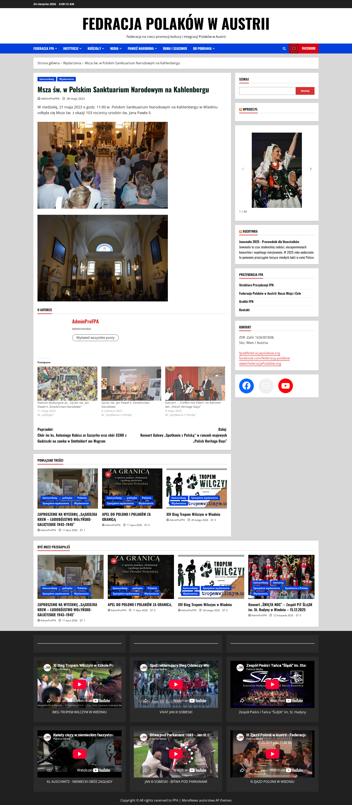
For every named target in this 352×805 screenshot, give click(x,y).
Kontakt (244, 309)
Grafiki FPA (246, 301)
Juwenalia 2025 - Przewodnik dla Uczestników (269, 241)
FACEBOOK (309, 48)
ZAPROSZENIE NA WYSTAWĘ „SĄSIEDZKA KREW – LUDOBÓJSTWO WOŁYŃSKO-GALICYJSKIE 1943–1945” (67, 519)
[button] (311, 169)
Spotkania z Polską (296, 588)
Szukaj (244, 79)
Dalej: (183, 435)
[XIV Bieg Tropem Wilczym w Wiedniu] (196, 488)
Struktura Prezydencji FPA (256, 285)
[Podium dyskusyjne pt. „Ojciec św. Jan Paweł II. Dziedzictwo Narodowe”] (67, 384)
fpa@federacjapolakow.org (259, 353)
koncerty (278, 582)
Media (114, 48)
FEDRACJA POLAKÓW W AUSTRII (176, 23)
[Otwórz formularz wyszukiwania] (284, 48)
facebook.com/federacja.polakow (264, 358)
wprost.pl (250, 109)
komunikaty (47, 79)
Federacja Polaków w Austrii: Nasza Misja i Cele (270, 293)
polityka (67, 498)
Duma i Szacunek (175, 48)
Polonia (82, 498)
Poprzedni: (81, 435)
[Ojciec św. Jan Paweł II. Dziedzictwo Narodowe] (131, 384)
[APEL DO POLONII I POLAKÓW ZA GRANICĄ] (132, 488)
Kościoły (94, 48)
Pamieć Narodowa (141, 48)
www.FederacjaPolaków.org (260, 363)
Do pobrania (202, 48)
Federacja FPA (43, 48)
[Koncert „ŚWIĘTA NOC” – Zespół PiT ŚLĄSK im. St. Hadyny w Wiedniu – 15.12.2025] (281, 577)
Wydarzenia (66, 79)
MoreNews (190, 800)
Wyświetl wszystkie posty (95, 337)
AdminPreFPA (50, 98)
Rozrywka (250, 231)
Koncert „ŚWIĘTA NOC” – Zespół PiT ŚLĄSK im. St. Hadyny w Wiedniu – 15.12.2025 (280, 607)
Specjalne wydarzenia (56, 503)
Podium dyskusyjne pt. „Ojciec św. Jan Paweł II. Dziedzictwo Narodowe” (63, 405)
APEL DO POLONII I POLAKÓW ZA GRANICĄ (126, 517)
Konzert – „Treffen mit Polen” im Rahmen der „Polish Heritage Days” (193, 405)
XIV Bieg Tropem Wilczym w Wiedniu (193, 514)
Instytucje (70, 48)
